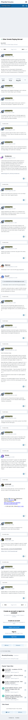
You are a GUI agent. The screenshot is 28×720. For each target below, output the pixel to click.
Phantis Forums (7, 2)
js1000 (4, 43)
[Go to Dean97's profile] (2, 276)
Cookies (17, 717)
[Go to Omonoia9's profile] (3, 688)
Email (8, 712)
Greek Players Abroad (12, 44)
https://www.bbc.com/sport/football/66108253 (11, 548)
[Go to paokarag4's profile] (2, 485)
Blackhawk (7, 672)
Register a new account (14, 627)
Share (7, 645)
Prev (5, 49)
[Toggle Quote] (3, 281)
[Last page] (26, 49)
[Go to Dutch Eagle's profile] (2, 55)
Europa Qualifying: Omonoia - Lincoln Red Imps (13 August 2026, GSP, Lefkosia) (13, 689)
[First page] (2, 49)
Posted (9, 56)
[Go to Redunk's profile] (2, 456)
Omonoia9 (7, 692)
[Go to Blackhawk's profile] (3, 670)
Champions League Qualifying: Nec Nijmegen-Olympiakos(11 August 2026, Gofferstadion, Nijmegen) (14, 697)
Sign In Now (14, 636)
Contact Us (11, 717)
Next (23, 49)
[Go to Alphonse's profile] (2, 265)
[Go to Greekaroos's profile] (2, 157)
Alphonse (19, 281)
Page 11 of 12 (14, 49)
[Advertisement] (14, 22)
